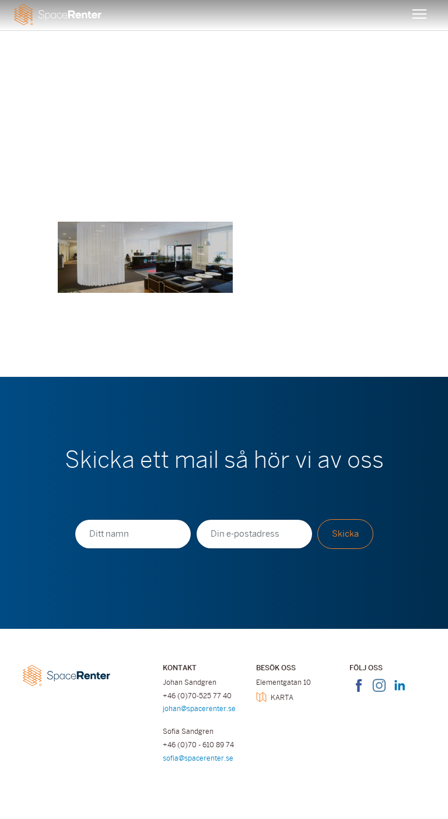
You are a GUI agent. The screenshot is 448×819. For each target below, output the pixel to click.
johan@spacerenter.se (199, 709)
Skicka (345, 533)
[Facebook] (358, 692)
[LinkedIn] (399, 692)
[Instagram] (379, 692)
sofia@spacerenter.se (198, 758)
